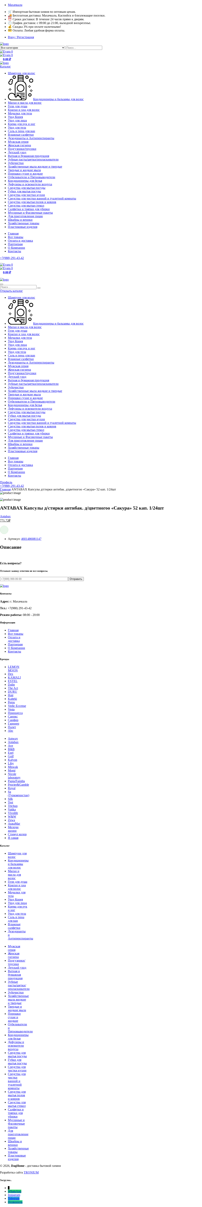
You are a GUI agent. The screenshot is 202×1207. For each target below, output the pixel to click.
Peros (11, 702)
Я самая (13, 837)
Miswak (13, 767)
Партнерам (15, 244)
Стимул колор (17, 834)
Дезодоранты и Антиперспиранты (31, 138)
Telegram (14, 1198)
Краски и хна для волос (24, 109)
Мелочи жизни (13, 828)
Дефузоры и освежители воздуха (30, 184)
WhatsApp (14, 1191)
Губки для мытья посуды (24, 191)
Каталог (5, 66)
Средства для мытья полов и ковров (32, 202)
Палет (12, 727)
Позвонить (15, 1202)
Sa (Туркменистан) (18, 793)
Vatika (12, 809)
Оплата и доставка (20, 240)
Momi (11, 770)
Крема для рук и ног (21, 124)
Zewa (11, 820)
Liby (11, 763)
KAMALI (14, 677)
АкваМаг (14, 823)
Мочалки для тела (20, 113)
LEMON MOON (13, 668)
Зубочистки (16, 163)
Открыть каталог (11, 290)
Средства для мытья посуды (26, 187)
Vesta (11, 709)
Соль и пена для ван (21, 131)
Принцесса (15, 713)
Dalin (11, 684)
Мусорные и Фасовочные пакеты (30, 212)
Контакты (14, 251)
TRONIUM (31, 1172)
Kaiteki (12, 698)
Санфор (13, 720)
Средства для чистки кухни (26, 195)
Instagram (14, 1195)
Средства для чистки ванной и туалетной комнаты (42, 198)
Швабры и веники (20, 219)
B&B (11, 749)
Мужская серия (18, 141)
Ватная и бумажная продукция (28, 156)
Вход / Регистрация (21, 37)
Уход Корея (15, 117)
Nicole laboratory (14, 775)
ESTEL (13, 681)
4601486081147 (31, 538)
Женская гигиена (19, 145)
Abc (10, 730)
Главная (13, 233)
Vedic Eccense (17, 705)
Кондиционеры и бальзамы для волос (58, 99)
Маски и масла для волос (25, 102)
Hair (10, 695)
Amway (13, 738)
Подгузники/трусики (22, 148)
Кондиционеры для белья (25, 180)
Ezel (10, 752)
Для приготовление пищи (25, 216)
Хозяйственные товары (23, 223)
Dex (10, 674)
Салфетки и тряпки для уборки (29, 209)
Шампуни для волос (21, 73)
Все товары (15, 237)
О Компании (16, 247)
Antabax (5, 516)
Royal (11, 788)
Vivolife (13, 813)
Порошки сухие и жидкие (25, 173)
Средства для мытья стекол (26, 205)
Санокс (13, 716)
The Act (13, 688)
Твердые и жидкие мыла (24, 170)
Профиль (6, 482)
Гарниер (13, 723)
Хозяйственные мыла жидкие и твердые (35, 166)
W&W (12, 816)
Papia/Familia (16, 781)
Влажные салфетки (21, 134)
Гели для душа (17, 106)
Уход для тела (17, 127)
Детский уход (17, 152)
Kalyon (12, 759)
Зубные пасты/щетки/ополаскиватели (33, 159)
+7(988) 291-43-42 (12, 258)
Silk (10, 798)
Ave (10, 745)
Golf (11, 756)
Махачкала (15, 4)
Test (10, 802)
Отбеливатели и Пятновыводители (31, 177)
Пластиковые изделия (22, 226)
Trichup (13, 806)
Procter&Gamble (18, 784)
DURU (12, 691)
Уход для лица (17, 120)
